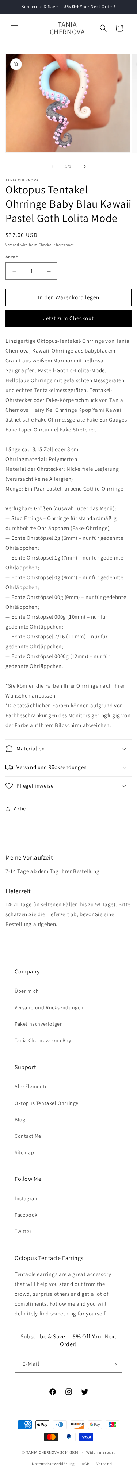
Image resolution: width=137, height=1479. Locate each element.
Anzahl (12, 257)
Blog (20, 1119)
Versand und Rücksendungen (49, 1007)
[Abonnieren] (114, 1364)
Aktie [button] (20, 808)
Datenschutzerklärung (53, 1463)
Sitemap (24, 1152)
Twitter (23, 1231)
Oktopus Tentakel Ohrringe (47, 1103)
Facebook (26, 1214)
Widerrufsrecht (100, 1452)
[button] (15, 28)
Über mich (27, 991)
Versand (12, 244)
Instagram (27, 1198)
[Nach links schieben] (53, 166)
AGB (86, 1463)
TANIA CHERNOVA (43, 1452)
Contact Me (28, 1136)
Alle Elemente (31, 1086)
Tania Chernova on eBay (43, 1040)
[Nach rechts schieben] (85, 166)
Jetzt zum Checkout (68, 318)
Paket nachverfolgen (39, 1024)
